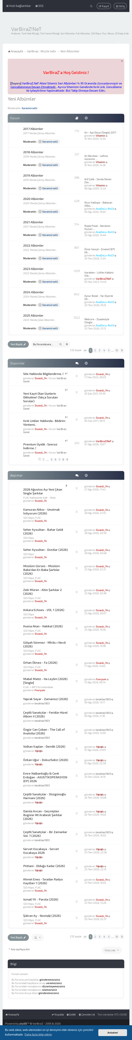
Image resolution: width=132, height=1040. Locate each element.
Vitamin (100, 135)
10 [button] (117, 350)
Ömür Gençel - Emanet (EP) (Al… (99, 251)
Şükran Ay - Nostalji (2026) (42, 915)
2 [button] (95, 350)
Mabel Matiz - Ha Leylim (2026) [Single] (45, 680)
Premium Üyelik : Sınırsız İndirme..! (40, 446)
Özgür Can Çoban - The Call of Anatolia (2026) (44, 731)
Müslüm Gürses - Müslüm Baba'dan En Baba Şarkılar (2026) (41, 569)
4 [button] (104, 350)
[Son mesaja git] (109, 374)
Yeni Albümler (22, 98)
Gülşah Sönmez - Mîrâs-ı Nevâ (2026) (44, 644)
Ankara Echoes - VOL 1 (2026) (43, 610)
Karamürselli (29, 108)
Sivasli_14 (41, 378)
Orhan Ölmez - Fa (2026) (40, 662)
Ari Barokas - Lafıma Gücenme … (96, 157)
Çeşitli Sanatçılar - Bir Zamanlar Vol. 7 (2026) (45, 834)
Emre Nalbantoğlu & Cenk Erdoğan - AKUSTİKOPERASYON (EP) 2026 (45, 777)
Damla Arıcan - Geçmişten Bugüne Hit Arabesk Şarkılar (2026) (42, 815)
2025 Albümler (33, 315)
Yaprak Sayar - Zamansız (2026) (45, 699)
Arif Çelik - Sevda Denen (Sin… (97, 181)
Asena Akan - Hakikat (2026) (43, 626)
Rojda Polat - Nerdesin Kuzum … (97, 227)
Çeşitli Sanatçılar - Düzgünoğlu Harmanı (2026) (44, 796)
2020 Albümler (33, 199)
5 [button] (108, 350)
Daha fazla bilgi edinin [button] (38, 1034)
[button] (85, 350)
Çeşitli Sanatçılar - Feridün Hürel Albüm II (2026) (45, 714)
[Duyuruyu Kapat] (122, 60)
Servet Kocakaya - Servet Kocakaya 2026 (41, 851)
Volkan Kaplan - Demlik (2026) (44, 746)
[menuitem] (39, 5)
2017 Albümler (33, 129)
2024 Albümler (33, 292)
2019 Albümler (33, 175)
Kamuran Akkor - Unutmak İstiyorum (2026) (41, 511)
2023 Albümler (33, 269)
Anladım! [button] (112, 1032)
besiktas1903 (42, 703)
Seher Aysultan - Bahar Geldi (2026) (43, 531)
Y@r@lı (39, 750)
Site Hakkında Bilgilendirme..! (43, 374)
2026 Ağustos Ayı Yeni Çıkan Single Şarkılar (42, 491)
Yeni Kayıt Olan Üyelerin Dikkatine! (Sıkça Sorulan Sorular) (40, 397)
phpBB (23, 1023)
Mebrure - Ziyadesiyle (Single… (96, 321)
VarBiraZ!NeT (103, 278)
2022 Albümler (33, 245)
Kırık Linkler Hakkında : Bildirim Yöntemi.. (44, 422)
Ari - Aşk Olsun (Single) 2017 (100, 132)
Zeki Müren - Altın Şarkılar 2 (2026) (42, 591)
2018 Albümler (33, 152)
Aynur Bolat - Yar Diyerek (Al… (98, 297)
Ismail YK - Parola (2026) (40, 899)
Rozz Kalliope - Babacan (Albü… (98, 204)
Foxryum (40, 690)
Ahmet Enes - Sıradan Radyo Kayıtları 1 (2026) (43, 881)
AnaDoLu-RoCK (105, 208)
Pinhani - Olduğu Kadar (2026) (44, 866)
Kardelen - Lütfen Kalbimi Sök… (98, 274)
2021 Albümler (33, 222)
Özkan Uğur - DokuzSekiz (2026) (45, 760)
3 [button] (99, 350)
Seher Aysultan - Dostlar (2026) (45, 549)
